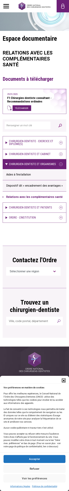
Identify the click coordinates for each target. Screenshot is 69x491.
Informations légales (20, 486)
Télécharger (21, 108)
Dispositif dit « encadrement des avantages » (34, 185)
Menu (6, 6)
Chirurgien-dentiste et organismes (32, 164)
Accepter (34, 459)
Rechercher (59, 321)
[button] (63, 380)
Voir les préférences (34, 478)
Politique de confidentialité (44, 486)
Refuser (34, 468)
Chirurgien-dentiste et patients (30, 207)
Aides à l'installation (18, 174)
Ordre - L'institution (22, 217)
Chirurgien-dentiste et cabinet (30, 154)
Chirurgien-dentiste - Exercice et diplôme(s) (31, 143)
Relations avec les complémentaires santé (34, 197)
